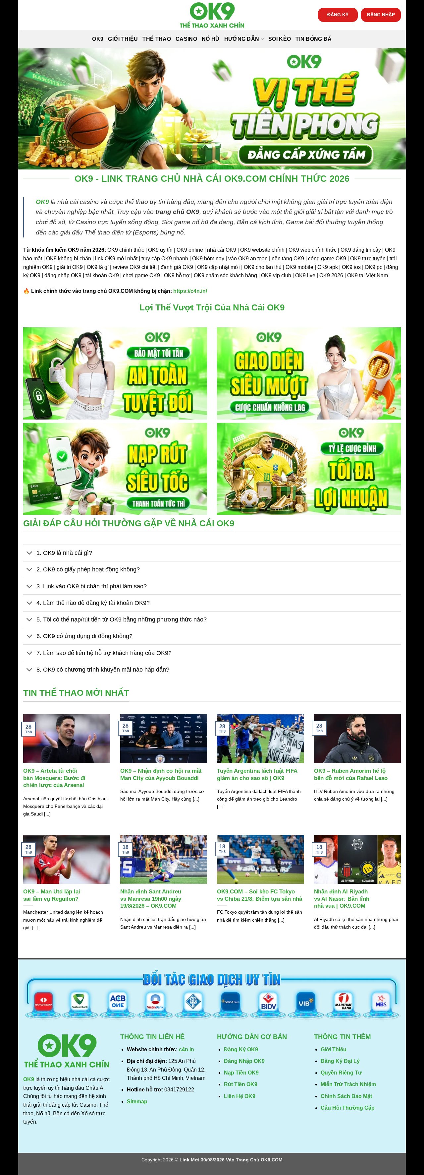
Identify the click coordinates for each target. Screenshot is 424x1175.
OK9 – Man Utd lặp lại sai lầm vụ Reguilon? (51, 895)
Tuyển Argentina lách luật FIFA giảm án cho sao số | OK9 (257, 774)
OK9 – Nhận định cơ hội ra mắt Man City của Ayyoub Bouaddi (161, 774)
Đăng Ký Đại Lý (340, 1061)
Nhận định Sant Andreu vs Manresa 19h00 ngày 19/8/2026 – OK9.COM (150, 898)
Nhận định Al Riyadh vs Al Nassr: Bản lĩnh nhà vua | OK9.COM (341, 898)
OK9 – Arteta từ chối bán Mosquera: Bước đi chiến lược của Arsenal (54, 778)
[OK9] (212, 15)
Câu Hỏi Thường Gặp (348, 1108)
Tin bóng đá (313, 39)
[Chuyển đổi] (29, 554)
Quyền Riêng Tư (341, 1073)
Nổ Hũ (211, 39)
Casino (186, 39)
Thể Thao (156, 39)
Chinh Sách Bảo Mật (346, 1096)
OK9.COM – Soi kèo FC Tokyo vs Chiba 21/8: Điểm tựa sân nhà (259, 895)
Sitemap (137, 1101)
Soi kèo (279, 39)
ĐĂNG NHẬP (381, 14)
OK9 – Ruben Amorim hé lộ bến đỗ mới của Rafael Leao (351, 774)
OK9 (97, 39)
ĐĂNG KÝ (337, 14)
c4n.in (186, 1049)
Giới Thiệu (123, 39)
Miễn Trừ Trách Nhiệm (348, 1084)
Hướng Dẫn (241, 39)
